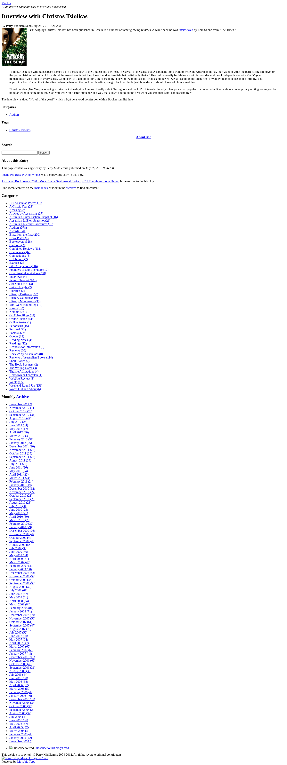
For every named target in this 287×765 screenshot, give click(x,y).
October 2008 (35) (20, 579)
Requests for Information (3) (26, 347)
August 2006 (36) (20, 671)
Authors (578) (18, 227)
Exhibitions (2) (18, 259)
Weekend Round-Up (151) (25, 385)
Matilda (6, 3)
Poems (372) (17, 333)
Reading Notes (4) (20, 340)
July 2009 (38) (18, 548)
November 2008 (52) (22, 576)
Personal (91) (17, 329)
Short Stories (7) (19, 361)
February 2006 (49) (21, 692)
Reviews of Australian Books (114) (31, 357)
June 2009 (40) (18, 551)
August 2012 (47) (20, 418)
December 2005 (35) (22, 699)
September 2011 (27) (22, 457)
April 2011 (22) (19, 474)
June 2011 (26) (18, 467)
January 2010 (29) (20, 527)
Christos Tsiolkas (19, 130)
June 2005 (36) (18, 720)
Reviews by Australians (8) (26, 354)
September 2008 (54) (22, 583)
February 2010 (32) (21, 523)
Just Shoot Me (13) (21, 283)
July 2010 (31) (18, 506)
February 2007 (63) (21, 650)
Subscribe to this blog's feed (52, 748)
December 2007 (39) (22, 615)
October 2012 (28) (20, 411)
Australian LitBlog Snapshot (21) (29, 220)
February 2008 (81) (21, 608)
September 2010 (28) (22, 499)
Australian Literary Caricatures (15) (31, 224)
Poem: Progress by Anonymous (21, 174)
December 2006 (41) (22, 657)
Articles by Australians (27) (26, 213)
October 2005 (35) (20, 706)
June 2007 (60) (18, 636)
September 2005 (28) (22, 709)
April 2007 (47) (19, 643)
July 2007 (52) (18, 632)
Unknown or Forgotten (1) (25, 375)
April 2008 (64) (19, 601)
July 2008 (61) (18, 590)
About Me (143, 137)
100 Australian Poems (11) (25, 203)
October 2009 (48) (20, 537)
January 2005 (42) (20, 737)
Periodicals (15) (19, 325)
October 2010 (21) (20, 495)
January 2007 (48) (20, 653)
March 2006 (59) (19, 688)
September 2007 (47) (22, 625)
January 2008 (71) (20, 611)
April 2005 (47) (19, 727)
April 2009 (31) (19, 558)
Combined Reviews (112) (25, 248)
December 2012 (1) (21, 404)
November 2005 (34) (22, 702)
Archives (23, 397)
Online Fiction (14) (21, 318)
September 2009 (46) (22, 541)
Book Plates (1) (19, 238)
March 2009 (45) (19, 562)
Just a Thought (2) (20, 287)
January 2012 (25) (20, 443)
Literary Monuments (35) (24, 301)
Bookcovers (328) (20, 241)
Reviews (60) (17, 350)
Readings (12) (18, 343)
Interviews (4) (18, 276)
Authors (14, 114)
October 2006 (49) (20, 664)
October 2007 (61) (20, 622)
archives (71, 188)
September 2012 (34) (22, 414)
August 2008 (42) (20, 586)
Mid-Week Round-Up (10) (25, 304)
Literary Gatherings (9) (23, 297)
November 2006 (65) (22, 660)
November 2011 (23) (22, 450)
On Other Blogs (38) (22, 315)
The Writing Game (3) (23, 368)
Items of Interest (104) (23, 280)
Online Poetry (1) (20, 322)
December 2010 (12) (22, 488)
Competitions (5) (19, 255)
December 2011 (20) (22, 446)
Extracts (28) (17, 262)
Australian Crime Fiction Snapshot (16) (33, 217)
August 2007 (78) (20, 629)
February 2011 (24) (21, 481)
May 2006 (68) (18, 681)
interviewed (186, 30)
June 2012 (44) (18, 425)
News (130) (16, 308)
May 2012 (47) (18, 428)
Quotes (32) (16, 336)
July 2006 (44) (18, 674)
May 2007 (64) (18, 639)
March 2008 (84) (19, 604)
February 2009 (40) (21, 565)
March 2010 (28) (19, 520)
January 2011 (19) (20, 485)
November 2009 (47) (22, 534)
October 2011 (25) (20, 453)
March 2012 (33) (19, 436)
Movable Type (26, 761)
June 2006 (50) (18, 678)
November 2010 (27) (22, 492)
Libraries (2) (17, 290)
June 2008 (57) (18, 593)
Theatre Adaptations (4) (23, 371)
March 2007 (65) (19, 646)
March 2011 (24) (19, 478)
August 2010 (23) (20, 502)
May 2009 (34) (18, 555)
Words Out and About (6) (25, 389)
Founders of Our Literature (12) (28, 269)
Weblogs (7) (16, 382)
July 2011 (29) (18, 464)
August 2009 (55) (20, 544)
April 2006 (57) (19, 685)
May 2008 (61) (18, 597)
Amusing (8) (17, 210)
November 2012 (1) (21, 407)
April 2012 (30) (19, 432)
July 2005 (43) (18, 716)
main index (41, 188)
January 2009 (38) (20, 569)
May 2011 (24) (18, 471)
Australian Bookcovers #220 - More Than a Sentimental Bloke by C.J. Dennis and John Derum (60, 181)
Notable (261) (18, 311)
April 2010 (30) (19, 516)
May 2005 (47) (18, 723)
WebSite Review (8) (21, 378)
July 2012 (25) (18, 421)
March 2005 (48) (19, 730)
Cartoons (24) (17, 245)
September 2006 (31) (22, 667)
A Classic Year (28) (21, 206)
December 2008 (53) (22, 572)
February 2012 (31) (21, 439)
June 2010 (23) (18, 509)
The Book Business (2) (23, 364)
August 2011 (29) (20, 460)
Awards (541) (17, 231)
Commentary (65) (20, 252)
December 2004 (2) (21, 741)
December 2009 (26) (22, 530)
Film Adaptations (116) (23, 266)
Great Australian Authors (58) (27, 273)
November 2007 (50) (22, 618)
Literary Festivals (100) (23, 294)
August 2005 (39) (20, 713)
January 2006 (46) (20, 695)
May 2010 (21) (18, 513)
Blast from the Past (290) (24, 234)
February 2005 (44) (21, 734)
